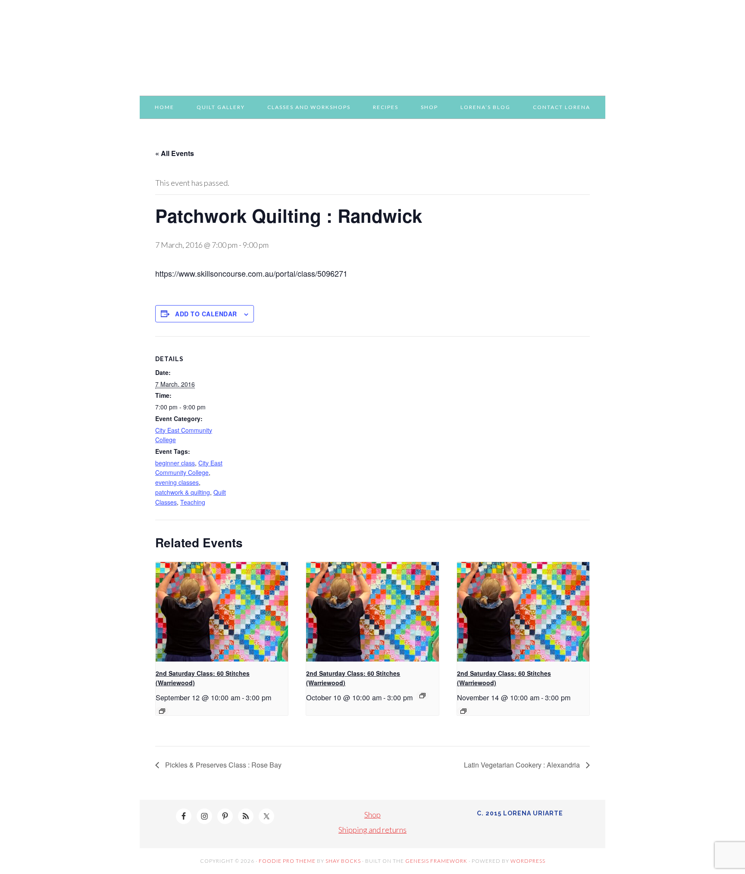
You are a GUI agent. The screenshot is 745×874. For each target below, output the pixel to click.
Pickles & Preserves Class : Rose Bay (222, 765)
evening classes (177, 482)
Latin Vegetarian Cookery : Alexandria (523, 765)
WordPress (527, 861)
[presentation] (222, 611)
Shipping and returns (372, 829)
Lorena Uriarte (372, 44)
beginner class (175, 463)
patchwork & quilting (182, 492)
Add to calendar (206, 313)
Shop (372, 814)
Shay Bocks (343, 861)
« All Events (174, 153)
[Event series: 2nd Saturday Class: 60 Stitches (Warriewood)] (162, 711)
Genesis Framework (436, 861)
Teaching (192, 502)
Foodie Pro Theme (287, 861)
